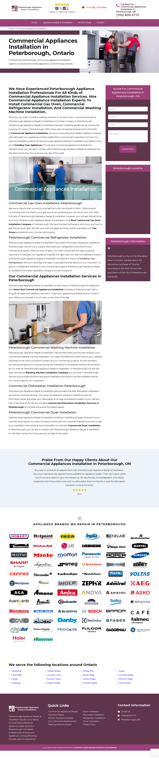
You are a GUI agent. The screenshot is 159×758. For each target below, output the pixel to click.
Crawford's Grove (54, 675)
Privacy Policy (89, 724)
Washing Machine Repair (60, 724)
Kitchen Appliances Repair (60, 718)
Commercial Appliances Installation (31, 28)
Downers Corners (54, 679)
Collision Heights (54, 671)
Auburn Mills (16, 675)
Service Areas (84, 22)
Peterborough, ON (130, 719)
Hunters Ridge (88, 675)
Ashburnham (16, 671)
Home (34, 22)
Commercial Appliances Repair (63, 711)
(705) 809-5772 (127, 15)
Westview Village (126, 679)
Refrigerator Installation (94, 718)
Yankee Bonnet (125, 683)
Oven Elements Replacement (62, 721)
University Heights (126, 675)
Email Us (125, 711)
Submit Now (128, 149)
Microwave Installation (93, 715)
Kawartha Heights (90, 683)
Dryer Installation (91, 711)
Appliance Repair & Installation (58, 22)
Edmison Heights (53, 683)
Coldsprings (15, 683)
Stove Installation (91, 721)
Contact (100, 22)
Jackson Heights (89, 679)
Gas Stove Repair (56, 715)
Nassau (121, 671)
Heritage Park (88, 671)
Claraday (14, 679)
